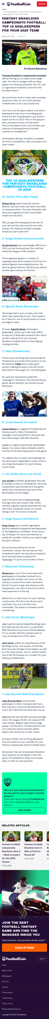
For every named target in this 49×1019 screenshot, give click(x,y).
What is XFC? (7, 970)
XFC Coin (5, 981)
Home (4, 965)
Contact (5, 987)
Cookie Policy (7, 998)
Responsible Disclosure (11, 1009)
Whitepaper (6, 976)
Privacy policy (7, 992)
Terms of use (7, 1003)
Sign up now (24, 947)
